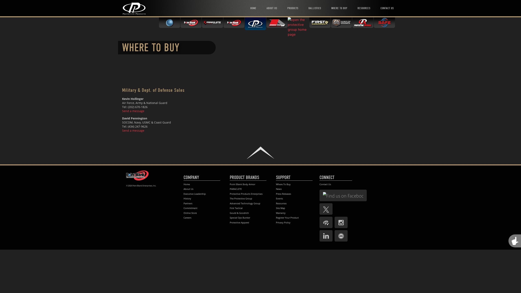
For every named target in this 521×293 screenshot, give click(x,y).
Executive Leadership (195, 193)
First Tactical (236, 208)
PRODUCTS (292, 8)
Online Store (190, 212)
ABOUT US (272, 8)
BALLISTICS (315, 8)
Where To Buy (283, 184)
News (279, 188)
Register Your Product (287, 217)
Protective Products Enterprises (246, 193)
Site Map (280, 208)
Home (187, 184)
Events (279, 198)
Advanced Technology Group (245, 203)
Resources (281, 203)
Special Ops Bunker (240, 217)
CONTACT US (387, 8)
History (187, 198)
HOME (253, 8)
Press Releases (283, 193)
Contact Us (325, 184)
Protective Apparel (239, 222)
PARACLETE (236, 188)
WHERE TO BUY (339, 8)
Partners (188, 203)
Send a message (133, 111)
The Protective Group (241, 198)
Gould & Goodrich (239, 212)
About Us (188, 188)
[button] (260, 152)
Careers (187, 217)
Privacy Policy (283, 222)
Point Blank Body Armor (242, 184)
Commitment (190, 208)
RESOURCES (364, 8)
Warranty (281, 212)
